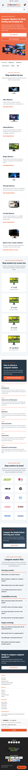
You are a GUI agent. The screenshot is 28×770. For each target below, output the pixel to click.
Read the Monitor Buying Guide (14, 377)
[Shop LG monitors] (21, 480)
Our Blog (3, 693)
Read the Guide (14, 545)
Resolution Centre (4, 681)
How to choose (5, 65)
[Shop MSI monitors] (21, 507)
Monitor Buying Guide (14, 39)
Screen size (18, 62)
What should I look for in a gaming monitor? (12, 633)
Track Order (3, 679)
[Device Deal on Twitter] (12, 742)
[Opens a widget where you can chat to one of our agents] (22, 767)
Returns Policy (4, 702)
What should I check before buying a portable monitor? (10, 643)
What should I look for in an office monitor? (12, 585)
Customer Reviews (5, 694)
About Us (3, 690)
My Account (3, 678)
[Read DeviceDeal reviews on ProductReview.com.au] (14, 749)
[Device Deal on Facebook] (9, 742)
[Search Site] (24, 9)
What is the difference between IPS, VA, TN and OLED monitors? (12, 628)
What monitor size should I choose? (10, 574)
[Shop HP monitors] (21, 489)
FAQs (18, 65)
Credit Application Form (5, 684)
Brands (12, 65)
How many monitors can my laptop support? (12, 617)
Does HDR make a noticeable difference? (12, 637)
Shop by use (11, 62)
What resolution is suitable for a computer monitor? (12, 580)
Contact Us (3, 691)
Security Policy (4, 708)
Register (16, 1)
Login (12, 1)
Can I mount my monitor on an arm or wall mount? (11, 612)
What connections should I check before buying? (11, 601)
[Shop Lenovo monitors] (7, 507)
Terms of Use (4, 705)
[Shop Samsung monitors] (21, 516)
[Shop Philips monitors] (7, 516)
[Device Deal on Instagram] (16, 742)
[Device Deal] (13, 5)
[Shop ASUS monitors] (7, 489)
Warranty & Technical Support (7, 682)
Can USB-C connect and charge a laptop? (12, 607)
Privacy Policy (4, 707)
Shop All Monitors (14, 34)
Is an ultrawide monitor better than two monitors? (11, 590)
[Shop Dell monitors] (21, 498)
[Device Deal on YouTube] (14, 742)
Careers (2, 696)
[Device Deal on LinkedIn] (19, 742)
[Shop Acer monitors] (7, 480)
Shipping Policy (4, 703)
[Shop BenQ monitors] (7, 498)
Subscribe (14, 730)
